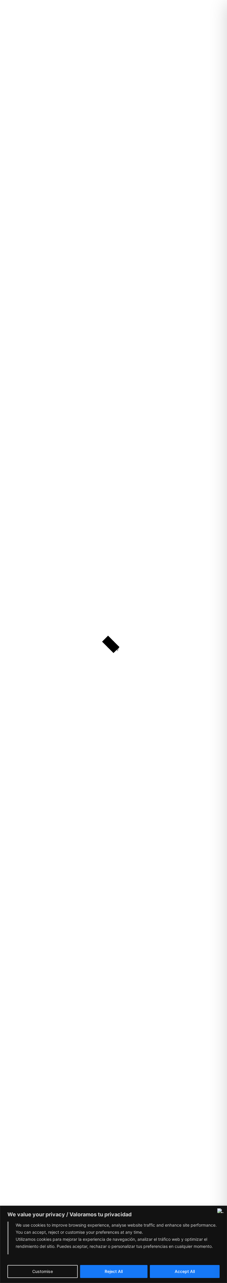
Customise (42, 1271)
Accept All (185, 1271)
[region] (113, 1244)
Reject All (114, 1271)
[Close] (220, 1210)
